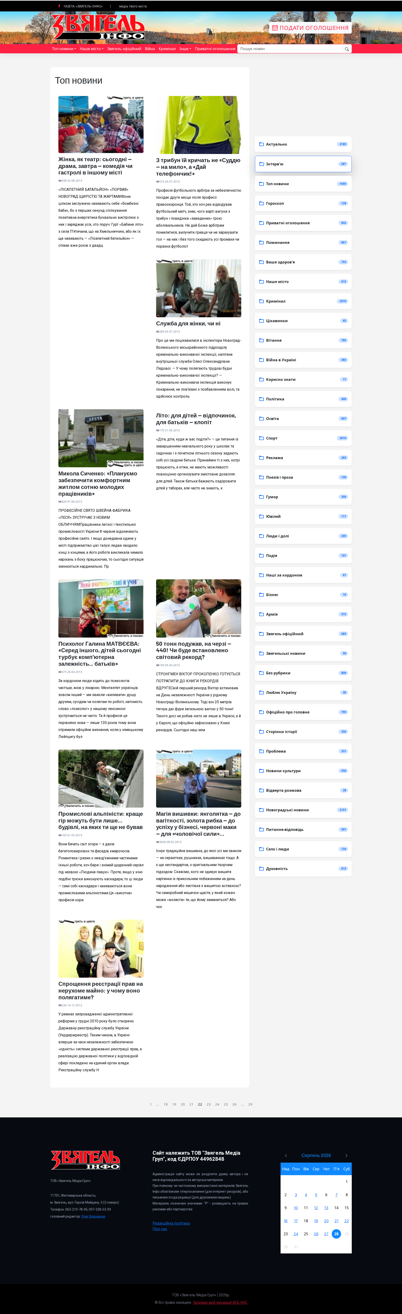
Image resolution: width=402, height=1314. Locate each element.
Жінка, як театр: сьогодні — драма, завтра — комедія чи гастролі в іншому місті (95, 166)
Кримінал (167, 48)
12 (316, 1207)
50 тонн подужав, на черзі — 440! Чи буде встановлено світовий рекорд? (193, 650)
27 (326, 1234)
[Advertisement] (101, 310)
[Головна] (98, 27)
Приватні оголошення (215, 48)
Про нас (160, 1228)
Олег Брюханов (93, 1216)
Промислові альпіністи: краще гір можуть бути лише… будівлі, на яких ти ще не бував (100, 820)
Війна (150, 48)
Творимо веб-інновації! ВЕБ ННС (220, 1302)
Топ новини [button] (62, 48)
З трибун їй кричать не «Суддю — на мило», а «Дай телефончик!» (198, 167)
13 (326, 1207)
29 (250, 1104)
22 (346, 1220)
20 (183, 1104)
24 (217, 1104)
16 (286, 1220)
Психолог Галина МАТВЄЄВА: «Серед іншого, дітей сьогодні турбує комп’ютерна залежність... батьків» (99, 653)
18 (166, 1104)
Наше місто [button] (90, 48)
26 (234, 1104)
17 (296, 1220)
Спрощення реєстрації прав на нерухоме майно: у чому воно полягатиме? (100, 990)
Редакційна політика (171, 1223)
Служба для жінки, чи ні (188, 323)
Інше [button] (184, 48)
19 (174, 1104)
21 (191, 1104)
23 (209, 1104)
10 (296, 1207)
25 (226, 1104)
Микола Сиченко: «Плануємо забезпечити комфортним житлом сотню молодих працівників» (97, 483)
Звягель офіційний (124, 48)
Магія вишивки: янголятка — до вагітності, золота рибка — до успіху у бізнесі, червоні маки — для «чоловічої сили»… (198, 823)
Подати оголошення (313, 27)
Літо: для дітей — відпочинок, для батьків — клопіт (196, 418)
